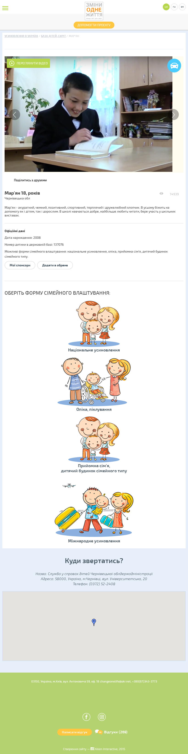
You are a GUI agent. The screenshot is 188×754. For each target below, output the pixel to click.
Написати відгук (74, 732)
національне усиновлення (87, 251)
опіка (112, 251)
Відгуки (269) (115, 732)
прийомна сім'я (129, 251)
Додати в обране (55, 265)
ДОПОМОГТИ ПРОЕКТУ (94, 25)
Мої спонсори (20, 265)
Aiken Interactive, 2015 (109, 749)
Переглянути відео (32, 63)
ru (174, 7)
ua (166, 7)
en (182, 7)
